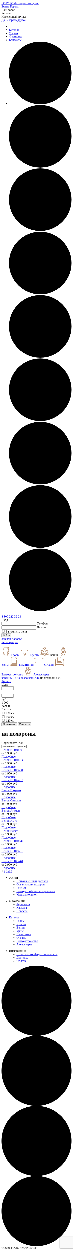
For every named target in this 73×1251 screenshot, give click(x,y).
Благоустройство (27, 941)
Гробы (20, 920)
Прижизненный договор (32, 881)
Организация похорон (30, 884)
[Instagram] (40, 293)
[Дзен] (40, 610)
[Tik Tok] (40, 420)
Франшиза (15, 36)
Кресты (21, 924)
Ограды (21, 937)
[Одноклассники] (40, 166)
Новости (22, 911)
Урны (20, 930)
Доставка (22, 957)
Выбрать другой (16, 20)
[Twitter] (40, 483)
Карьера (21, 907)
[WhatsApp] (40, 546)
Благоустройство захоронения (35, 891)
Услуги (13, 33)
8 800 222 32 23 (11, 616)
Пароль (41, 627)
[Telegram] (40, 356)
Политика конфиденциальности (36, 954)
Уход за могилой (26, 894)
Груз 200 (21, 887)
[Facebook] (40, 103)
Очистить (24, 724)
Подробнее (8, 756)
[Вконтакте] (40, 230)
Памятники (23, 934)
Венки (20, 927)
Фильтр (6, 681)
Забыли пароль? (11, 638)
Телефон (42, 623)
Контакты (15, 39)
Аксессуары (24, 944)
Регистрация (9, 642)
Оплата (21, 960)
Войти (6, 635)
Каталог (14, 29)
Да (3, 20)
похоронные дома (20, 3)
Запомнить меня (16, 631)
